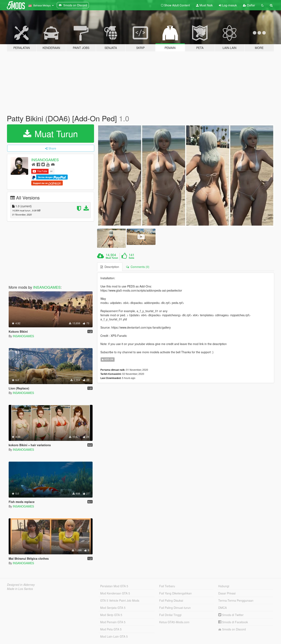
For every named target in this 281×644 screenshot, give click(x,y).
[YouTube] (48, 164)
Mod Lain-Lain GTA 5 (114, 636)
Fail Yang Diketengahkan (175, 593)
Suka (131, 258)
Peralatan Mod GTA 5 (114, 586)
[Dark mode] (262, 5)
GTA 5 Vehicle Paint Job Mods (119, 600)
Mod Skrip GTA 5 (111, 615)
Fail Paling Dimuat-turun (175, 608)
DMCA (222, 608)
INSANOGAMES (45, 159)
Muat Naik (206, 5)
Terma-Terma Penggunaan (235, 600)
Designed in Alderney (21, 585)
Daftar (250, 5)
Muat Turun (55, 133)
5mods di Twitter (232, 615)
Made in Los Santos (20, 589)
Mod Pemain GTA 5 (112, 622)
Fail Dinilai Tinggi (170, 615)
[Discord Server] (53, 164)
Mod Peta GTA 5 (111, 629)
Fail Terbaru (167, 586)
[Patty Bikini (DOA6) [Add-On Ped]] (185, 175)
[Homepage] (33, 164)
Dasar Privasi (227, 593)
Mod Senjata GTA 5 (112, 608)
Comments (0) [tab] (139, 267)
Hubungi (223, 586)
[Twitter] (43, 164)
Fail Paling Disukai (171, 600)
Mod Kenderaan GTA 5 (115, 593)
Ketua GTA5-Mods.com (174, 622)
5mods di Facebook (234, 622)
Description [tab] (111, 267)
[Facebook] (38, 164)
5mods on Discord (233, 629)
